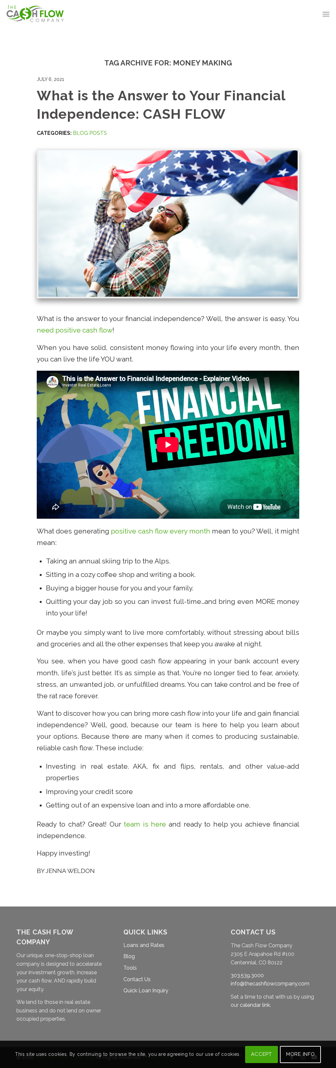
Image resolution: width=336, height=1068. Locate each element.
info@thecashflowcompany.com (270, 984)
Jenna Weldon (70, 870)
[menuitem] (326, 14)
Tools (130, 968)
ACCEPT (261, 1054)
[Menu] (326, 14)
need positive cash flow (75, 330)
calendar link (255, 1005)
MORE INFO (300, 1054)
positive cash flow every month (160, 531)
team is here (145, 824)
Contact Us (137, 979)
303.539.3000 (247, 975)
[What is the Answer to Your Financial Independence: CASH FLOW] (168, 223)
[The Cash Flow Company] (35, 14)
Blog (129, 956)
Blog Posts (90, 133)
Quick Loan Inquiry (145, 990)
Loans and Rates (143, 945)
